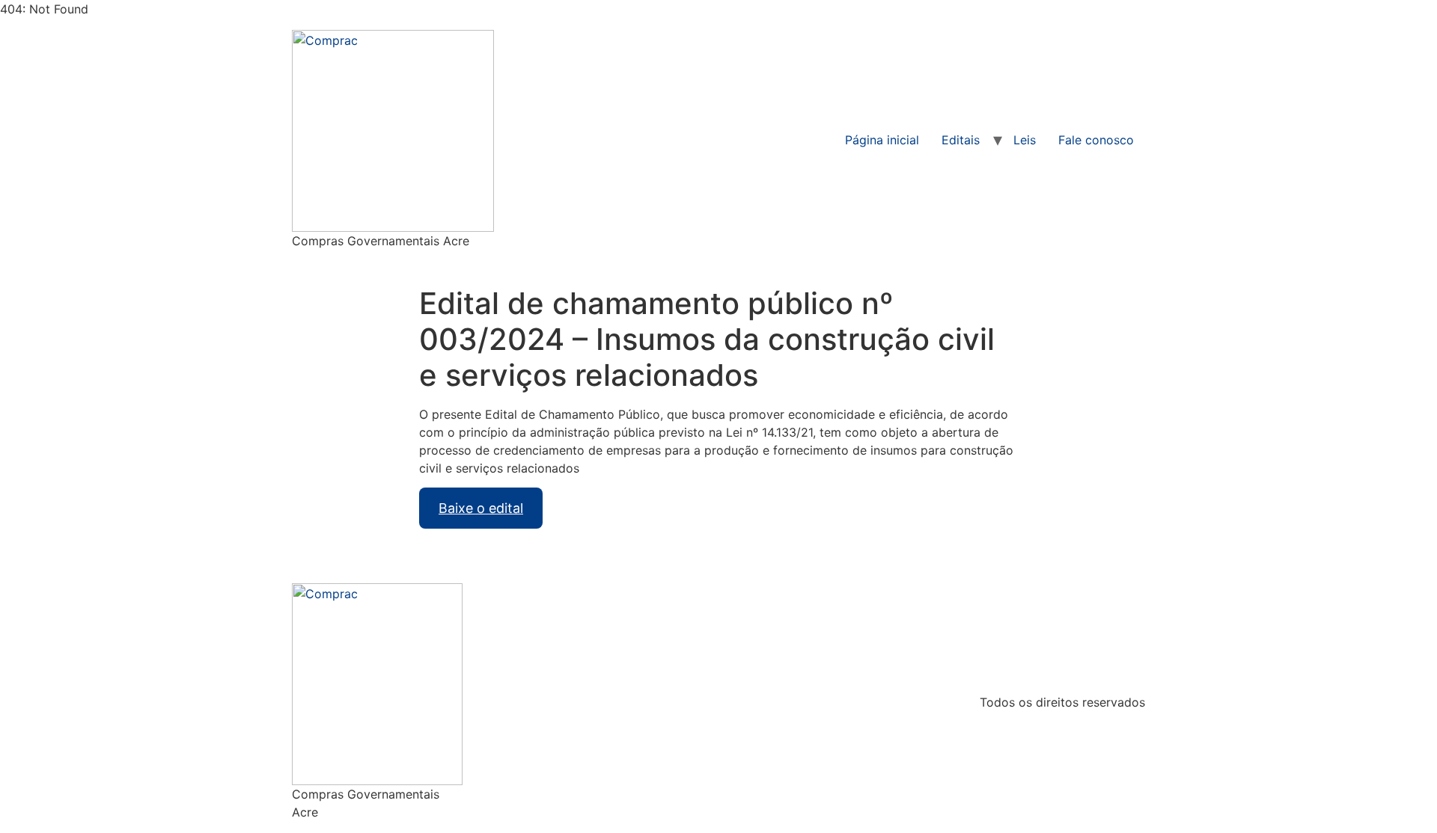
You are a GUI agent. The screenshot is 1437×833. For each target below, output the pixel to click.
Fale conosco (1096, 139)
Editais (961, 139)
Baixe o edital (481, 508)
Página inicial (882, 139)
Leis (1024, 139)
